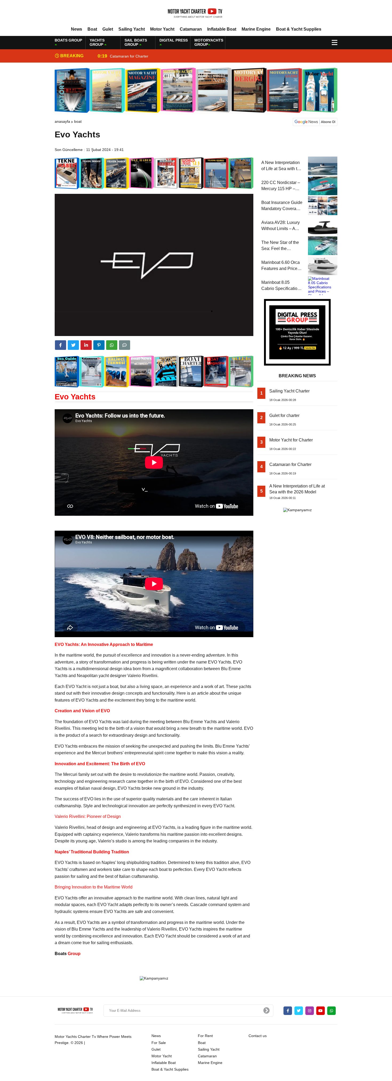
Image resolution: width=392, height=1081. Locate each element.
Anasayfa (62, 121)
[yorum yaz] (124, 345)
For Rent (205, 1036)
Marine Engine (256, 29)
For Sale (158, 1043)
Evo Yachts (75, 396)
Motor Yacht (162, 29)
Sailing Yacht (131, 29)
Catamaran (191, 29)
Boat (92, 29)
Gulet (107, 29)
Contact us (258, 1036)
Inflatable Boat (221, 29)
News (76, 29)
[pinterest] (99, 345)
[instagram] (309, 1010)
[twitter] (73, 345)
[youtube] (320, 1010)
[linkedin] (86, 345)
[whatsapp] (331, 1010)
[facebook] (60, 345)
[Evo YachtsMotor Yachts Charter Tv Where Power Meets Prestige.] (196, 13)
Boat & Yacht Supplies (298, 29)
